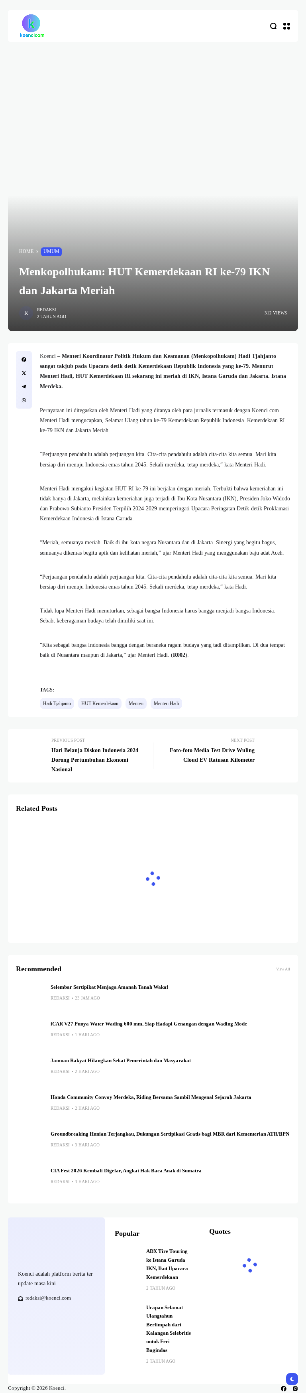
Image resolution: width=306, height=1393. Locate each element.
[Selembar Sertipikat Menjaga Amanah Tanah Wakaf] (30, 997)
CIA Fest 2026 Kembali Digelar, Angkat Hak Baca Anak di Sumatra (126, 1171)
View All (283, 969)
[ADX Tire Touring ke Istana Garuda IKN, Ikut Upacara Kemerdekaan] (127, 1260)
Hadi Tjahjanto (57, 703)
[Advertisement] (153, 102)
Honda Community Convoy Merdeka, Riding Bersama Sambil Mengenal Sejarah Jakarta (152, 1097)
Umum (51, 251)
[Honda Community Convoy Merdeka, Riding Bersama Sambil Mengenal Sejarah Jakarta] (30, 1107)
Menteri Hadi (166, 703)
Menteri (136, 703)
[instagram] (295, 1388)
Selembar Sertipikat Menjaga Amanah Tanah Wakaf (109, 987)
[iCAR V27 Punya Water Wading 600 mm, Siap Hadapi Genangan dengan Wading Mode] (30, 1034)
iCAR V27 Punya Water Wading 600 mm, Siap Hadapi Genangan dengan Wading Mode (149, 1024)
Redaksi (46, 309)
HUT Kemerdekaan (99, 703)
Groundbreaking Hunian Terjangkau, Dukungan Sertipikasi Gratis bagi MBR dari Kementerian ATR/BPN (170, 1134)
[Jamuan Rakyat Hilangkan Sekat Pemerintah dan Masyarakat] (30, 1071)
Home (26, 251)
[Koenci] (32, 26)
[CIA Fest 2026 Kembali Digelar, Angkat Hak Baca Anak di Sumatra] (30, 1181)
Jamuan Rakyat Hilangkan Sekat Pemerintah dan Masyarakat (121, 1060)
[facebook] (283, 1388)
